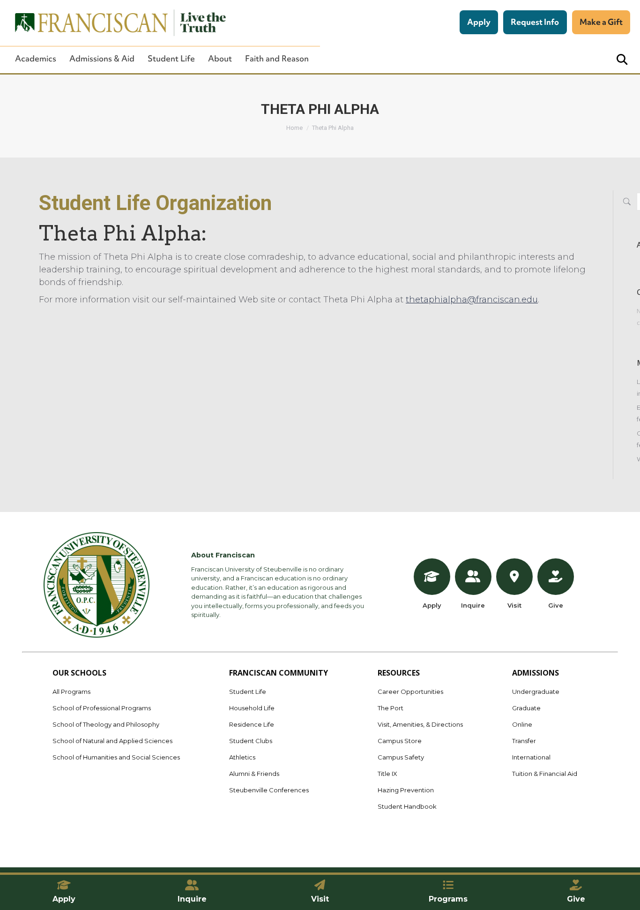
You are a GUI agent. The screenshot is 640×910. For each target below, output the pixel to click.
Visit (514, 605)
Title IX (387, 773)
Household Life (252, 708)
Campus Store (400, 741)
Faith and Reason (277, 58)
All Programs (71, 691)
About (220, 58)
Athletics (242, 757)
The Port (390, 708)
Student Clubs (250, 741)
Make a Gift (601, 21)
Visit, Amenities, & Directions (420, 724)
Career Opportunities (410, 691)
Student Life (171, 58)
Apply (479, 21)
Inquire (473, 605)
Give (555, 605)
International (531, 757)
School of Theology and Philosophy (105, 724)
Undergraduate (535, 691)
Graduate (526, 708)
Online (522, 724)
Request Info (535, 21)
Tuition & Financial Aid (544, 773)
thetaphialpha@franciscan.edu (472, 299)
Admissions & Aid (101, 58)
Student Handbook (407, 806)
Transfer (524, 741)
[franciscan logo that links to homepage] (115, 23)
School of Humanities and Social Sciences (116, 757)
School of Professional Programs (101, 708)
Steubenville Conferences (269, 790)
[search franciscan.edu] (622, 60)
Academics (35, 58)
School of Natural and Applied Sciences (112, 741)
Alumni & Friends (254, 773)
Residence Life (251, 724)
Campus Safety (401, 757)
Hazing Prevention (406, 790)
